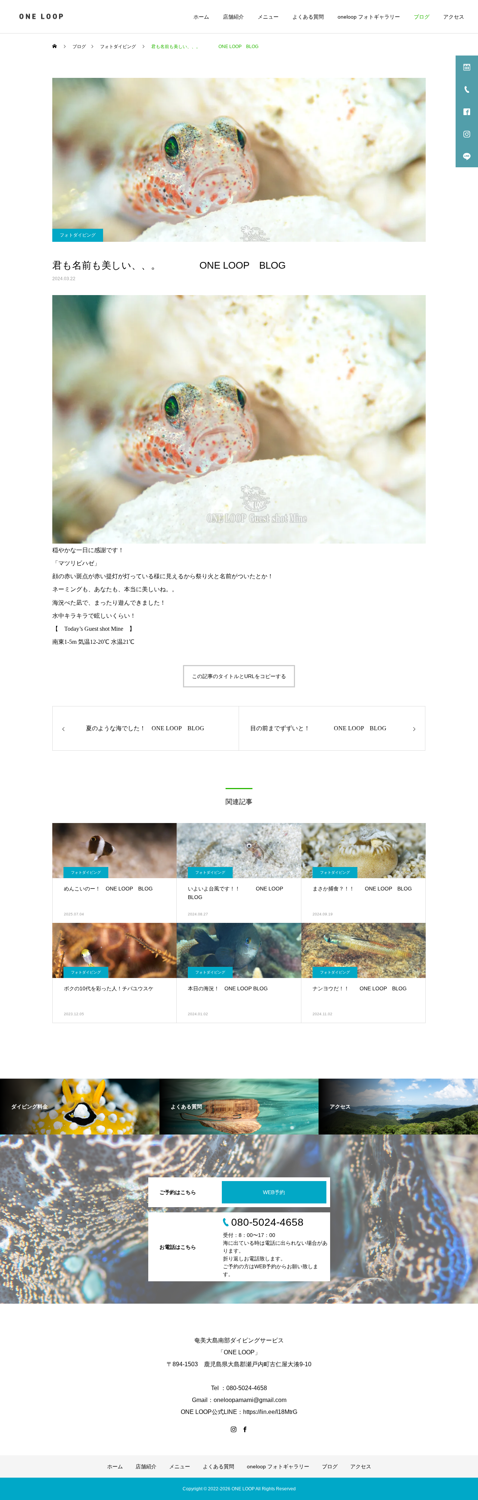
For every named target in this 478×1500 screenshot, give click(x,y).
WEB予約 (274, 1192)
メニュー (268, 17)
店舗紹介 (233, 17)
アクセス (453, 17)
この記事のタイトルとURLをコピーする (239, 676)
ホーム (201, 17)
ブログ (421, 17)
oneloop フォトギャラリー (369, 17)
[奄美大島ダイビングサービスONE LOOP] (42, 17)
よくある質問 (308, 17)
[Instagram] (233, 1429)
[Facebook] (244, 1429)
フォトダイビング (78, 235)
